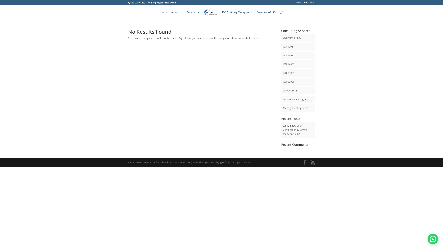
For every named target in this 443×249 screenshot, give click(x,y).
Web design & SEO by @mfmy (211, 162)
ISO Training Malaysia (235, 12)
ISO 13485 (289, 55)
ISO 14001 (289, 64)
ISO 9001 (288, 46)
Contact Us (309, 3)
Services (191, 12)
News (298, 3)
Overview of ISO (266, 12)
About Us (176, 12)
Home (163, 12)
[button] (433, 239)
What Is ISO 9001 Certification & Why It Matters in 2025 (295, 130)
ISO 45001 (289, 73)
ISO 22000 (289, 81)
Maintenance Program (295, 99)
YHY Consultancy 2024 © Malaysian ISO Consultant (159, 162)
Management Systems (295, 108)
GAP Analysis (290, 90)
